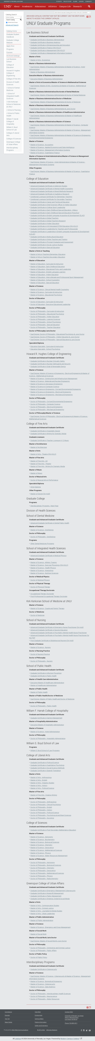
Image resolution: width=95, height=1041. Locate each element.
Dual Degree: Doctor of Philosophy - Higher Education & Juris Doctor (55, 337)
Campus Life (65, 6)
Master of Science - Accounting (41, 145)
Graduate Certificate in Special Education (45, 247)
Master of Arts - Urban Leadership (42, 914)
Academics (27, 6)
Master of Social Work (38, 934)
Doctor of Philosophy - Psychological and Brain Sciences (50, 815)
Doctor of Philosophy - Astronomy (42, 862)
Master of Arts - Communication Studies (44, 906)
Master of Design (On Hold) (40, 494)
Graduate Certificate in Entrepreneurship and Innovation (50, 45)
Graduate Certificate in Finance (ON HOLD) (45, 48)
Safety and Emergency (41, 1025)
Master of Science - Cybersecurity (42, 984)
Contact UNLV (69, 1012)
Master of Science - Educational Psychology (46, 295)
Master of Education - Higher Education (44, 275)
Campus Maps (39, 1019)
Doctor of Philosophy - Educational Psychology (47, 314)
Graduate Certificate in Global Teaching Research (48, 221)
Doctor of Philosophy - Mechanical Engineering (47, 410)
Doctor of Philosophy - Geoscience (43, 871)
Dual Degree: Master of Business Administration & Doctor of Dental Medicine (57, 95)
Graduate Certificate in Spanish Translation (45, 771)
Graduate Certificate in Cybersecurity (43, 969)
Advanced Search (12, 25)
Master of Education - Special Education (44, 283)
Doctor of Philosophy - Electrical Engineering (46, 407)
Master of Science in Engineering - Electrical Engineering (50, 392)
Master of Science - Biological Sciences (44, 842)
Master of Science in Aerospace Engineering (46, 384)
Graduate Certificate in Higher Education (44, 224)
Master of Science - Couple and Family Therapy (47, 608)
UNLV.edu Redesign (51, 1030)
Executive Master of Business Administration (46, 79)
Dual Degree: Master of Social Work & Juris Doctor (48, 941)
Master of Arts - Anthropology (41, 777)
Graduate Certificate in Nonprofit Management (47, 893)
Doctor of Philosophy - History (41, 810)
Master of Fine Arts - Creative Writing (43, 795)
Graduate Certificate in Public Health (43, 676)
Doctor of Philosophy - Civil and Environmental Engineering (51, 401)
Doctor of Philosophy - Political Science (44, 813)
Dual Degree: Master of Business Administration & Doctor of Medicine (55, 102)
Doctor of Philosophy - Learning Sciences (45, 319)
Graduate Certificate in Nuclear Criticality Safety (47, 361)
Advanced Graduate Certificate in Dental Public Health (49, 523)
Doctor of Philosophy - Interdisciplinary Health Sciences (50, 994)
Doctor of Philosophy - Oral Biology (42, 537)
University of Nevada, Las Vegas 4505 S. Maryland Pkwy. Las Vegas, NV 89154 (74, 1017)
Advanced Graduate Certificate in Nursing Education (49, 630)
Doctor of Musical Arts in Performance (44, 480)
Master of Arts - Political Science (42, 788)
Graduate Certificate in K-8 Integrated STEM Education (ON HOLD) (54, 226)
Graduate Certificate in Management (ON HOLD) (47, 50)
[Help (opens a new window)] (90, 17)
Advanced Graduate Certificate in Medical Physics (48, 556)
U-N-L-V (8, 6)
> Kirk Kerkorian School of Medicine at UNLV (13, 104)
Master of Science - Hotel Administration (45, 732)
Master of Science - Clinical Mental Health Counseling (49, 290)
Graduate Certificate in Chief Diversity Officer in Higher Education (53, 205)
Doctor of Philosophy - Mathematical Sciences (47, 873)
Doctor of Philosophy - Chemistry (42, 868)
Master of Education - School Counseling (44, 280)
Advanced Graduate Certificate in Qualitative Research (49, 194)
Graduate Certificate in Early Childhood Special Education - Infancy (54, 210)
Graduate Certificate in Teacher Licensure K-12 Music (49, 440)
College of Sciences (13, 139)
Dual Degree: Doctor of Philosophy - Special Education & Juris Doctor (55, 340)
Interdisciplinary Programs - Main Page (44, 506)
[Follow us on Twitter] (84, 1030)
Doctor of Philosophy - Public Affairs (43, 951)
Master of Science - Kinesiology (41, 570)
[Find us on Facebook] (81, 1030)
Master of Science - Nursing (40, 647)
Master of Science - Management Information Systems (50, 150)
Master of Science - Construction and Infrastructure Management (53, 379)
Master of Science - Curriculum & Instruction (46, 292)
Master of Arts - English (38, 780)
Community (88, 1)
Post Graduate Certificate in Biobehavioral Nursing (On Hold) (51, 641)
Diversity (7, 1015)
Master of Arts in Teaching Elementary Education (47, 254)
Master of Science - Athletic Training (43, 562)
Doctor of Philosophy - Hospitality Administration (47, 738)
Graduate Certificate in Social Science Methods (47, 768)
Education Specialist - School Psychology (45, 349)
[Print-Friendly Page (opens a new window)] (87, 17)
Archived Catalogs (13, 56)
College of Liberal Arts (12, 134)
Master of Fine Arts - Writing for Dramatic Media (47, 466)
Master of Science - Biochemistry (42, 840)
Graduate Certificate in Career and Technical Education (49, 202)
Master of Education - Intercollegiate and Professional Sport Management (56, 277)
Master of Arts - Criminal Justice (42, 908)
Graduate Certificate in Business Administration (47, 40)
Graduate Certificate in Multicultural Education (46, 237)
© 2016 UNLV (41, 1030)
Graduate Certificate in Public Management (45, 896)
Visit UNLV (38, 1012)
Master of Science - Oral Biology (42, 530)
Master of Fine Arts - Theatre (40, 464)
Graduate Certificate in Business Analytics (45, 42)
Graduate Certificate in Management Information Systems (51, 53)
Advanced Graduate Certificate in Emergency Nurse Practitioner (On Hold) (56, 627)
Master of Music (36, 473)
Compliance (8, 1012)
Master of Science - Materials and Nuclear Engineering (50, 381)
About (16, 6)
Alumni (75, 1)
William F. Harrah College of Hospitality (12, 121)
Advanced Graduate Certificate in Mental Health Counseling (51, 189)
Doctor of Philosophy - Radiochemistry (44, 879)
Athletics (52, 6)
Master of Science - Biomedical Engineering (46, 981)
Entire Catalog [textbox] (10, 17)
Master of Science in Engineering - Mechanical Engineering (51, 395)
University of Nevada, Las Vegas (13, 1)
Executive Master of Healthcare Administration (47, 683)
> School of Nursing (13, 110)
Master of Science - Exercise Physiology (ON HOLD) (49, 565)
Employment (38, 1015)
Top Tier (7, 1019)
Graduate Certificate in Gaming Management (46, 718)
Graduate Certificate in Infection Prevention (46, 673)
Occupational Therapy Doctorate (42, 594)
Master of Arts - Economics (40, 60)
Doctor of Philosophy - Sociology (42, 818)
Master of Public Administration (41, 920)
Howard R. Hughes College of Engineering (13, 73)
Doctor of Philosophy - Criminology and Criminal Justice (50, 948)
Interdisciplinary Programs (12, 149)
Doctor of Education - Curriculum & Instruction (46, 302)
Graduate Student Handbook (12, 35)
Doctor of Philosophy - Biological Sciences (45, 865)
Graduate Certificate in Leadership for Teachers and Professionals (54, 229)
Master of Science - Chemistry (41, 845)
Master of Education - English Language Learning (47, 272)
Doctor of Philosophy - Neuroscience (43, 996)
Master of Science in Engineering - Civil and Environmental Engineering (55, 389)
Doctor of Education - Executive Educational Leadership (50, 304)
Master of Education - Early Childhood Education (47, 267)
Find (89, 6)
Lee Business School (11, 60)
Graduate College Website (12, 41)
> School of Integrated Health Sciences (12, 96)
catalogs (18, 1039)
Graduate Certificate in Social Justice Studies (46, 245)
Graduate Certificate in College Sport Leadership (47, 207)
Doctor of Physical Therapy (40, 587)
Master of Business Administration (42, 72)
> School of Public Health (12, 114)
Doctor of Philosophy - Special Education (45, 325)
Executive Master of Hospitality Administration (47, 725)
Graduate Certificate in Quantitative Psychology (47, 765)
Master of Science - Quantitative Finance (45, 153)
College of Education (10, 66)
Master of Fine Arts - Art (39, 461)
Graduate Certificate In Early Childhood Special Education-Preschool (54, 213)
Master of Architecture (38, 447)
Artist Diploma (35, 487)
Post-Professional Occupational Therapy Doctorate (48, 596)
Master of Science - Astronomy (41, 837)
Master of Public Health (39, 692)
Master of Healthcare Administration (43, 685)
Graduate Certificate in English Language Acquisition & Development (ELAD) (57, 215)
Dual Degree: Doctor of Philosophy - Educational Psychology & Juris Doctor (57, 334)
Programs (10, 49)
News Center (8, 1022)
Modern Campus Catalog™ (70, 1039)
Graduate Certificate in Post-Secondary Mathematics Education (53, 830)
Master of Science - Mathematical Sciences (46, 850)
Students (59, 1)
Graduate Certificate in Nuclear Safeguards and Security (50, 364)
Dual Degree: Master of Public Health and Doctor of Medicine (52, 699)
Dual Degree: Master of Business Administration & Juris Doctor (52, 109)
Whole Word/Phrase (13, 22)
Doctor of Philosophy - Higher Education (44, 317)
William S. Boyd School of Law (11, 128)
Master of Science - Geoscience (42, 848)
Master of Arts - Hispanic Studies (42, 783)
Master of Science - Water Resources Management (48, 856)
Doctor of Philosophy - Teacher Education (45, 327)
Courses (9, 52)
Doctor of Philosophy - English (41, 807)
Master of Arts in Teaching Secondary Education (47, 257)
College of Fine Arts (13, 79)
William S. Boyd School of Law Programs (45, 751)
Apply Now (10, 46)
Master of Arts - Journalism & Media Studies (46, 911)
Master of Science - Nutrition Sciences (44, 573)
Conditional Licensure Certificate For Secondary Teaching (51, 199)
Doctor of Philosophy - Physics (41, 876)
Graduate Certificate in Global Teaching (44, 218)
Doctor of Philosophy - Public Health (43, 706)
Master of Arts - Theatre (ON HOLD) (43, 454)
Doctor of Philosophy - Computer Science (45, 404)
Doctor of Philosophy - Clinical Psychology (45, 805)
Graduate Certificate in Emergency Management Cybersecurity (53, 891)
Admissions (40, 6)
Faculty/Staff (67, 1)
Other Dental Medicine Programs (42, 544)
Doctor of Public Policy (38, 957)
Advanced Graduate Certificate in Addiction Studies (48, 186)
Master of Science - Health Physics (43, 568)
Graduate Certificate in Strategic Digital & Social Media (50, 899)
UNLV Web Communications (20, 1030)
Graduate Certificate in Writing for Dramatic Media (48, 434)
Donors (81, 1)
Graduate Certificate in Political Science (44, 763)
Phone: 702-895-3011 (71, 1023)
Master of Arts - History (38, 785)
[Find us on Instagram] (86, 1030)
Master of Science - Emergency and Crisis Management (50, 927)
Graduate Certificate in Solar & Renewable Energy (48, 367)
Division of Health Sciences (12, 83)
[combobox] (72, 12)
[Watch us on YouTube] (89, 1030)
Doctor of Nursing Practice (40, 654)
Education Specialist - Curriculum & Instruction (46, 346)
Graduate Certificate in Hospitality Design (45, 431)
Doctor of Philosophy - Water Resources (44, 999)
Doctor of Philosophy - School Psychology (45, 322)
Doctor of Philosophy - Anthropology (43, 802)
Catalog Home (11, 31)
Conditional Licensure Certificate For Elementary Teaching (51, 197)
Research (77, 6)
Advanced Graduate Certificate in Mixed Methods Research (51, 191)
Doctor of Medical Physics (40, 580)
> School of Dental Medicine (13, 89)
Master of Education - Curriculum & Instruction (46, 264)
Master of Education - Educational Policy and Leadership (50, 269)
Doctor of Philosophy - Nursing (41, 661)
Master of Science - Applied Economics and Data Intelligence (52, 147)
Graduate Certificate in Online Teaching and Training (48, 239)
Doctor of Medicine (37, 615)
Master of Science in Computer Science (44, 387)
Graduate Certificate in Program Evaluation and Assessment (51, 242)
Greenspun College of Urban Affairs (13, 143)
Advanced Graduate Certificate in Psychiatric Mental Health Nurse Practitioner (58, 633)
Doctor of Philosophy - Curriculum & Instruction (47, 311)
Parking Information (40, 1022)
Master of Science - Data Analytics (42, 987)
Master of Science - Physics (40, 853)
